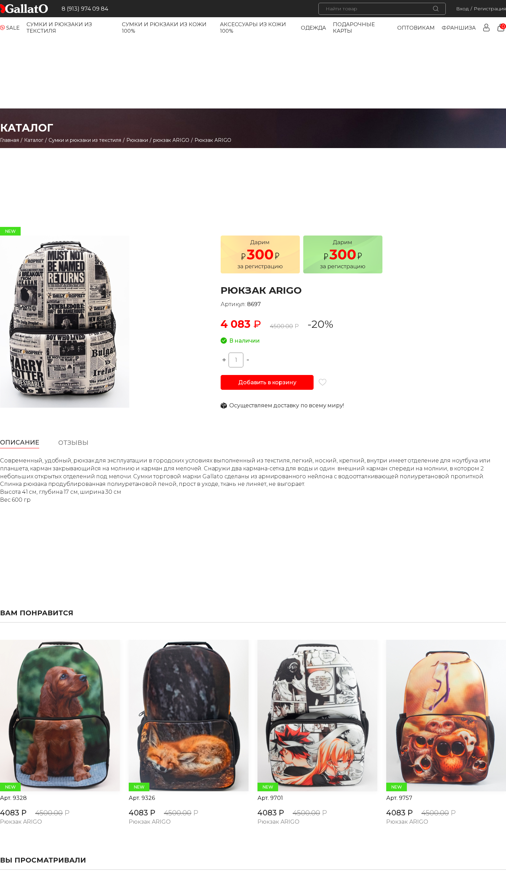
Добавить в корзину (267, 382)
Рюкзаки (137, 140)
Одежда (313, 27)
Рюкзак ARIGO (21, 822)
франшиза (459, 27)
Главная (9, 140)
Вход (462, 9)
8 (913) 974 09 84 (85, 9)
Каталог (33, 140)
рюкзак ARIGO (171, 140)
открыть (52, 715)
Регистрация (490, 9)
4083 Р (13, 812)
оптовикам (416, 27)
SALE (13, 27)
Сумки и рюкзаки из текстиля (85, 140)
